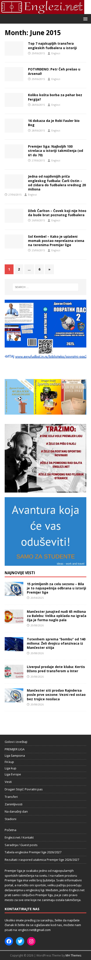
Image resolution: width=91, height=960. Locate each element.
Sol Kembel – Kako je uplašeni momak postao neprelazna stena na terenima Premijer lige (56, 240)
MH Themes (73, 955)
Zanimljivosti (13, 804)
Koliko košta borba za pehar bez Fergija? (55, 97)
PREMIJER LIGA (14, 749)
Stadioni (10, 819)
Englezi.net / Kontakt (19, 837)
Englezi (55, 53)
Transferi (11, 797)
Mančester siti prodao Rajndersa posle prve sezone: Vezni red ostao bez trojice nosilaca (56, 694)
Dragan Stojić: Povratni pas (24, 789)
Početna (10, 830)
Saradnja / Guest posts (21, 845)
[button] (84, 18)
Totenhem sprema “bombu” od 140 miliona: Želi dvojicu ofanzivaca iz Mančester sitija (56, 643)
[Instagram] (31, 941)
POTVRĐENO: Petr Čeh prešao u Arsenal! (54, 71)
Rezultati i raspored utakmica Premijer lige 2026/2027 (42, 860)
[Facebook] (9, 941)
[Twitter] (20, 941)
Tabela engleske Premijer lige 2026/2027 (33, 852)
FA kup (9, 762)
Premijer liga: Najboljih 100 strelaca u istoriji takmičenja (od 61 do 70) (55, 150)
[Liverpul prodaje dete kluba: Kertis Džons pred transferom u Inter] (14, 676)
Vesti (8, 782)
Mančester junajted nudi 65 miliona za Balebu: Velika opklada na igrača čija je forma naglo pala (56, 615)
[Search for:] (45, 287)
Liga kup (10, 768)
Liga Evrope (13, 774)
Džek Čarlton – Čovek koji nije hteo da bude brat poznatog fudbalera (57, 212)
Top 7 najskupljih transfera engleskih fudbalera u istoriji (52, 45)
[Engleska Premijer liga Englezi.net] (42, 11)
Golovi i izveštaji (16, 742)
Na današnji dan (16, 811)
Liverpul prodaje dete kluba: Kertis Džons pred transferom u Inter (56, 668)
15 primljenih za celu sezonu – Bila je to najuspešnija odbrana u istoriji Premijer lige (56, 588)
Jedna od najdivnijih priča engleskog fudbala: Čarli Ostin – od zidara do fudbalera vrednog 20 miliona (57, 182)
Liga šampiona (15, 755)
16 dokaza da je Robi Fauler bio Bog (54, 122)
